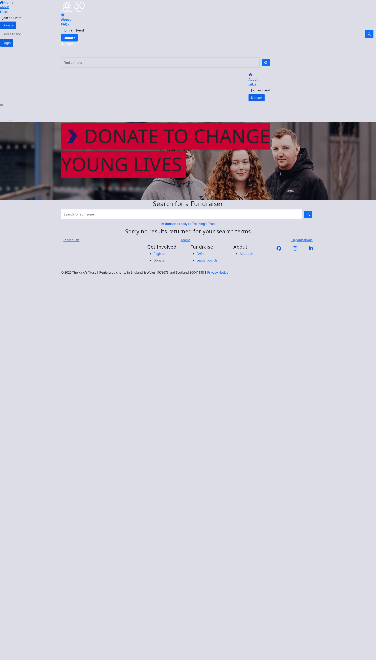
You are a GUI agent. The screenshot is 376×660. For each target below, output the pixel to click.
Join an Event (74, 30)
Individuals (71, 240)
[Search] (266, 62)
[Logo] (73, 7)
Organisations (302, 240)
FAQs (65, 24)
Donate (69, 38)
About (66, 19)
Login (68, 44)
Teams (185, 240)
